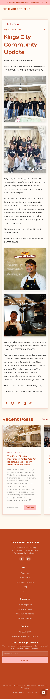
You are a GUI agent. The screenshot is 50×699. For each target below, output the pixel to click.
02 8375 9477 (25, 632)
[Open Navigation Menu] (45, 9)
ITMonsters (25, 688)
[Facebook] (6, 403)
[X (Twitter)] (19, 403)
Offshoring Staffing (25, 582)
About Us (25, 573)
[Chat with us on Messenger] (43, 692)
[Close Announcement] (46, 2)
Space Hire (25, 577)
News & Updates (25, 618)
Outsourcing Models (25, 614)
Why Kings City (25, 605)
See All (45, 419)
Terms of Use (32, 693)
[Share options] (44, 29)
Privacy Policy (18, 693)
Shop (25, 587)
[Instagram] (12, 403)
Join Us (25, 660)
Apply (25, 591)
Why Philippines (25, 609)
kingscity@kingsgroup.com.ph (25, 636)
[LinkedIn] (25, 403)
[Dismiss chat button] (47, 690)
